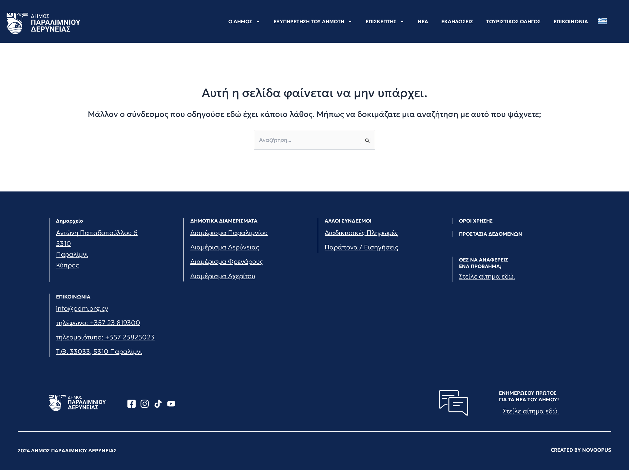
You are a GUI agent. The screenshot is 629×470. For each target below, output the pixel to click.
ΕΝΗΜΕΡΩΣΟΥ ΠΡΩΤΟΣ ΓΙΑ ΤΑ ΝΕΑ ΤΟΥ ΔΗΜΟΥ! (529, 396)
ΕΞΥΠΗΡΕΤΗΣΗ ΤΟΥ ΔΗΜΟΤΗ (309, 21)
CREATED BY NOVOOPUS (581, 450)
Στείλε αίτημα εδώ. (487, 276)
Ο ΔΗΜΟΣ (240, 21)
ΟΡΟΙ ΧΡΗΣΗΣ (476, 221)
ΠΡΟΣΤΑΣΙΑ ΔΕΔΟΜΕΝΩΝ (490, 234)
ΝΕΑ (423, 21)
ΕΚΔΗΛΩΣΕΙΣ (457, 21)
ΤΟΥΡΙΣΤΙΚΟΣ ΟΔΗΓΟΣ (513, 21)
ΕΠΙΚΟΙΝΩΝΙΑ (571, 21)
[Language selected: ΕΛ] (604, 21)
